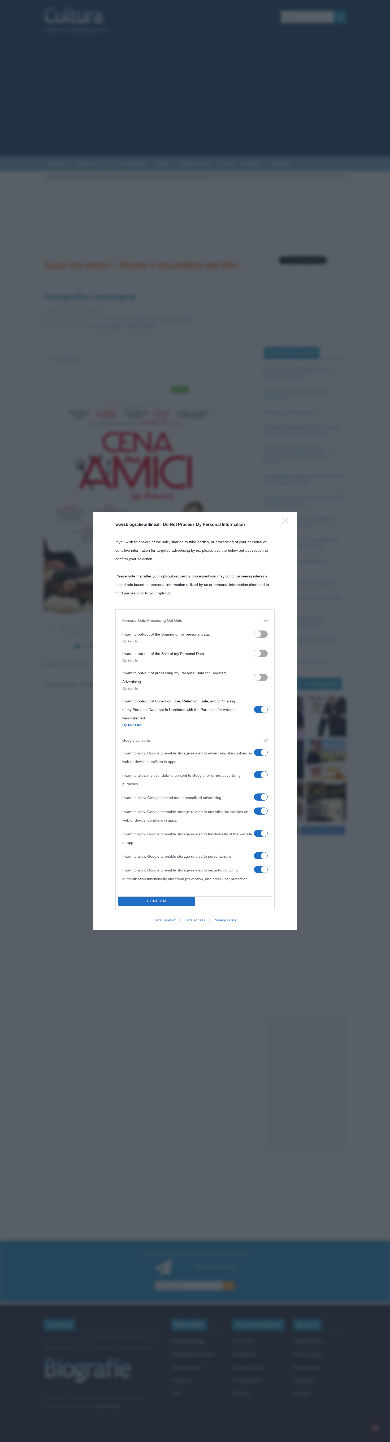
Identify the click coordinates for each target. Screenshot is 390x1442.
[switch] (261, 634)
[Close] (287, 522)
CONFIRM (157, 901)
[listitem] (195, 620)
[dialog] (195, 721)
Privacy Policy (225, 920)
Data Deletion (165, 920)
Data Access (195, 920)
